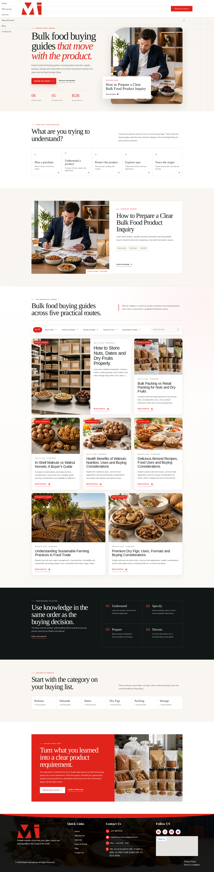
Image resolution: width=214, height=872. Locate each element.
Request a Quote (182, 9)
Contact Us (6, 31)
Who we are (7, 9)
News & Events (8, 20)
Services (5, 14)
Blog (4, 26)
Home (4, 3)
